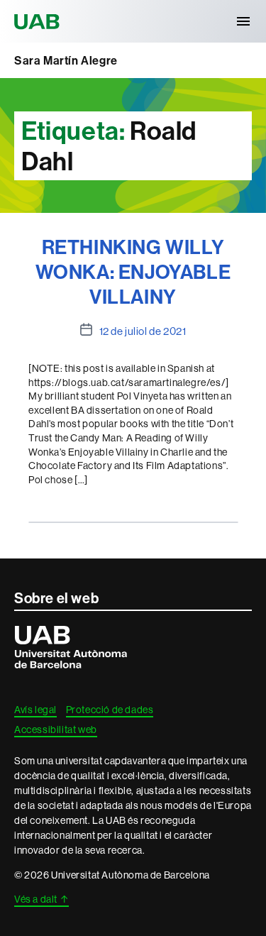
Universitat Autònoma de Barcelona (39, 21)
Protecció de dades (110, 709)
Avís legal (35, 709)
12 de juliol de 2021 (143, 331)
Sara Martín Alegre (66, 60)
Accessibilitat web (55, 729)
